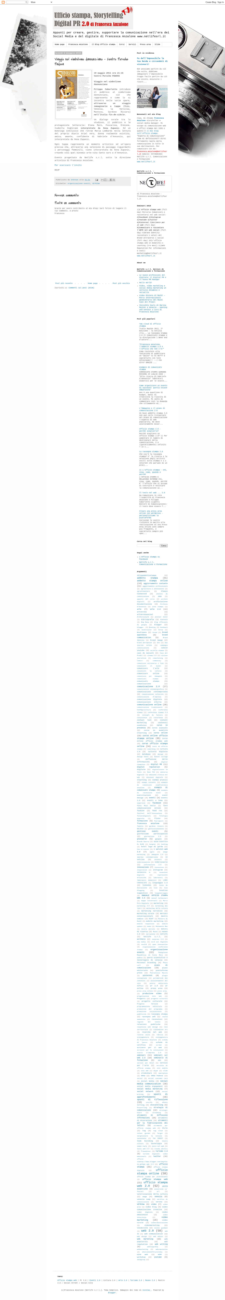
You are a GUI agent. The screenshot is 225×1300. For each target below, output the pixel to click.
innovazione (143, 867)
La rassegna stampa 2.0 (151, 452)
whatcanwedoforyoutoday (152, 1252)
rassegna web (148, 1017)
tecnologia (156, 1144)
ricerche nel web (152, 1032)
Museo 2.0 (150, 1280)
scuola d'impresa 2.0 (149, 1053)
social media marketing (149, 1089)
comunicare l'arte (148, 668)
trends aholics (161, 1149)
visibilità (142, 1228)
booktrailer (147, 630)
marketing (158, 903)
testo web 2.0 (143, 1149)
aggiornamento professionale (155, 586)
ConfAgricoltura (144, 710)
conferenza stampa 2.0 (158, 712)
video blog (151, 1207)
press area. (163, 991)
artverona (142, 612)
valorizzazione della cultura (152, 1194)
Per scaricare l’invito (68, 165)
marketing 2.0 (143, 906)
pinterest (147, 975)
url (158, 1191)
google (158, 839)
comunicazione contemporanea (152, 692)
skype (155, 1071)
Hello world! (145, 283)
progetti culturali (159, 999)
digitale (141, 769)
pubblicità (141, 1014)
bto (158, 643)
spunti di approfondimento (152, 1095)
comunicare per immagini (149, 676)
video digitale (144, 1212)
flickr (157, 818)
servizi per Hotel (145, 1063)
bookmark (164, 627)
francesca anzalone (148, 823)
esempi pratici (160, 780)
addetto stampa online (152, 580)
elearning (142, 780)
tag (144, 1131)
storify (149, 1102)
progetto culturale (152, 1001)
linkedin (146, 885)
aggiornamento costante (156, 584)
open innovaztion (160, 944)
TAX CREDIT (158, 1138)
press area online (145, 991)
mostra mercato (148, 929)
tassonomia (141, 1138)
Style (165, 1128)
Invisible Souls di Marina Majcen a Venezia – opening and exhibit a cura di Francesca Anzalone (153, 308)
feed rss (157, 811)
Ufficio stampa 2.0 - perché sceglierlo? (150, 430)
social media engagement (150, 1086)
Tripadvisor (146, 1151)
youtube (158, 1257)
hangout (152, 844)
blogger (158, 625)
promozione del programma (149, 1009)
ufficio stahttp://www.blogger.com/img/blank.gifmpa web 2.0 (152, 1161)
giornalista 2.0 (152, 836)
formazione (142, 821)
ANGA (160, 596)
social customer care (158, 1078)
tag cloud (158, 1131)
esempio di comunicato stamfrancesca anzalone (152, 785)
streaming (156, 1113)
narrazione (150, 934)
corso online (161, 733)
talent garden (143, 1133)
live (155, 888)
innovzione (159, 867)
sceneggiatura (143, 1037)
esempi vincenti (149, 782)
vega (144, 1197)
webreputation (162, 1249)
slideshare (146, 1073)
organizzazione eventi (79, 183)
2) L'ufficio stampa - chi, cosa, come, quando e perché (153, 472)
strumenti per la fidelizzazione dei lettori (152, 1123)
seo (159, 1060)
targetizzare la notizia (149, 1136)
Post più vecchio (121, 283)
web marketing (145, 1239)
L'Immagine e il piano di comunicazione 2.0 (152, 409)
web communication (153, 1234)
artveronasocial (145, 614)
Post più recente (64, 283)
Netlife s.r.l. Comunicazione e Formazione (153, 563)
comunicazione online (149, 704)
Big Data (145, 622)
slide (165, 1071)
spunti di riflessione (152, 1099)
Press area (145, 44)
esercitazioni (144, 795)
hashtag (164, 844)
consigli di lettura (152, 715)
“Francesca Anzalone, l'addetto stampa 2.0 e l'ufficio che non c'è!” (151, 346)
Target (160, 1133)
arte (139, 609)
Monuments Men (162, 926)
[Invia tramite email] (102, 179)
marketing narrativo (152, 911)
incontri (158, 859)
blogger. (140, 627)
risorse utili (143, 1035)
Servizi (132, 44)
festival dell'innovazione (149, 813)
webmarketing (142, 1249)
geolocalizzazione (156, 829)
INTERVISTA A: (144, 872)
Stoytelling (142, 1108)
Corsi (122, 44)
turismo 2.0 (162, 1151)
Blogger (112, 1293)
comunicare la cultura (149, 671)
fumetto (140, 826)
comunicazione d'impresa (149, 697)
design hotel (143, 757)
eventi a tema (155, 800)
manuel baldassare (160, 898)
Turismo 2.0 (136, 1280)
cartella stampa (157, 650)
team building (145, 1141)
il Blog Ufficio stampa (103, 44)
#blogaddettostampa (146, 575)
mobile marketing (154, 921)
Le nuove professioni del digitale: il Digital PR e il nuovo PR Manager (152, 277)
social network (145, 1091)
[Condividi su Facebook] (110, 179)
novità (144, 944)
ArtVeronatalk (143, 617)
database (146, 754)
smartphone (163, 1073)
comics (139, 661)
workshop (141, 1257)
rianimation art (160, 1029)
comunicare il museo (149, 666)
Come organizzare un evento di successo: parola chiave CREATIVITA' (153, 388)
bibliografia (147, 619)
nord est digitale (159, 942)
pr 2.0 (154, 986)
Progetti (141, 999)
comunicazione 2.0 (148, 686)
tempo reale (142, 1146)
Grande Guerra (143, 842)
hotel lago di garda (152, 847)
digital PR (156, 764)
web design (142, 1236)
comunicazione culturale (152, 694)
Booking (152, 627)
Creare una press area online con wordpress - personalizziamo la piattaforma (151, 514)
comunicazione (144, 684)
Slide (157, 44)
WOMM (160, 1254)
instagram (158, 870)
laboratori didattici (146, 880)
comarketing (158, 658)
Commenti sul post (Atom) (81, 288)
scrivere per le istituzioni (150, 1050)
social (139, 1078)
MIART (151, 919)
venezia (158, 1197)
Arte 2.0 (122, 1280)
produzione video (151, 994)
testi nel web (158, 1146)
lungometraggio (161, 893)
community (157, 661)
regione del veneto (148, 1022)
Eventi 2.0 (95, 1280)
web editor (158, 1236)
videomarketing (151, 1225)
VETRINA (96, 183)
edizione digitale (154, 777)
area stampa (157, 607)
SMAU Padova (157, 1076)
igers (152, 852)
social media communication (152, 1082)
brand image (156, 640)
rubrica (160, 1035)
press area (156, 988)
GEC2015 (140, 829)
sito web (144, 1071)
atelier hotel (161, 617)
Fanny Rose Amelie (146, 806)
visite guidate (161, 1228)
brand (155, 632)
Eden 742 (151, 772)
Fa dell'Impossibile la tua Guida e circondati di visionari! (152, 61)
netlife (164, 934)
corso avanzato (160, 728)
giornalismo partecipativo (152, 834)
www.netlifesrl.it (146, 162)
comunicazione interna (149, 702)
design (160, 754)
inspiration (142, 870)
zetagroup (141, 1260)
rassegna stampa (159, 1014)
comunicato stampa (148, 681)
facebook (156, 803)
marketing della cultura (157, 908)
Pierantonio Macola (159, 973)
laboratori (158, 878)
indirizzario (161, 862)
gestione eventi (147, 831)
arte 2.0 (155, 609)
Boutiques (142, 632)
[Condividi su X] (108, 179)
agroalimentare (143, 591)
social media (147, 1081)
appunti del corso (146, 599)
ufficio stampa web (155, 1179)
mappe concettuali (149, 901)
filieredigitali (144, 816)
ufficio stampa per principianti (152, 1177)
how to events (143, 849)
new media (141, 942)
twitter (157, 1156)
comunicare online (148, 673)
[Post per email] (97, 180)
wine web (142, 1254)
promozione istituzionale (149, 1011)
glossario (142, 839)
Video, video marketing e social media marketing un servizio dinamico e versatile (152, 289)
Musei (155, 932)
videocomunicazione (159, 1223)
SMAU (143, 1076)
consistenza (142, 718)
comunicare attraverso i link (150, 663)
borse (160, 630)
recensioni (157, 1019)
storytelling (156, 1105)
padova (139, 958)
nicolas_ (146, 1290)
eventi (152, 798)
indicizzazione (143, 862)
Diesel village (161, 757)
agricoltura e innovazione (152, 589)
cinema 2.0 (151, 655)
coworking (151, 749)
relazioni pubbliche (148, 1024)
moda (149, 926)
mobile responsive (145, 924)
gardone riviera (156, 826)
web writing (161, 1244)
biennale (164, 619)
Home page (59, 44)
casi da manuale (145, 653)
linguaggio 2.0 (160, 883)
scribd (158, 1045)
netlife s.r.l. (152, 937)
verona (159, 1202)
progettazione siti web (149, 996)
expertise (141, 803)
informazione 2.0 (152, 865)
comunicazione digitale (149, 699)
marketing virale (145, 913)
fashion (140, 811)
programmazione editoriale (149, 1006)
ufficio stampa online (152, 1171)
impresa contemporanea (147, 857)
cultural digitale (158, 752)
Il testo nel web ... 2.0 (152, 493)
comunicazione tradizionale (149, 707)
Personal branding (146, 963)
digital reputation (148, 767)
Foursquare (158, 821)
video (153, 1204)
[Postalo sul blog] (105, 179)
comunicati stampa (147, 679)
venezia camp (143, 1199)
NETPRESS (141, 939)
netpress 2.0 (157, 939)
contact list (144, 720)
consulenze (158, 718)
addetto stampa (147, 578)
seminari (141, 1055)
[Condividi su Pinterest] (113, 179)
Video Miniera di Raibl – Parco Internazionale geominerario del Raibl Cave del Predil (152, 298)
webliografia (152, 1247)
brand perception (144, 643)
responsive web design (147, 1027)
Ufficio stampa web (67, 1280)
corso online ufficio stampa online (152, 737)
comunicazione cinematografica (150, 689)
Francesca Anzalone (78, 44)
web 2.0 (147, 1231)
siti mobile (162, 1068)
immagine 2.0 (157, 854)
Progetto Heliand (147, 1004)
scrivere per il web (149, 1048)
